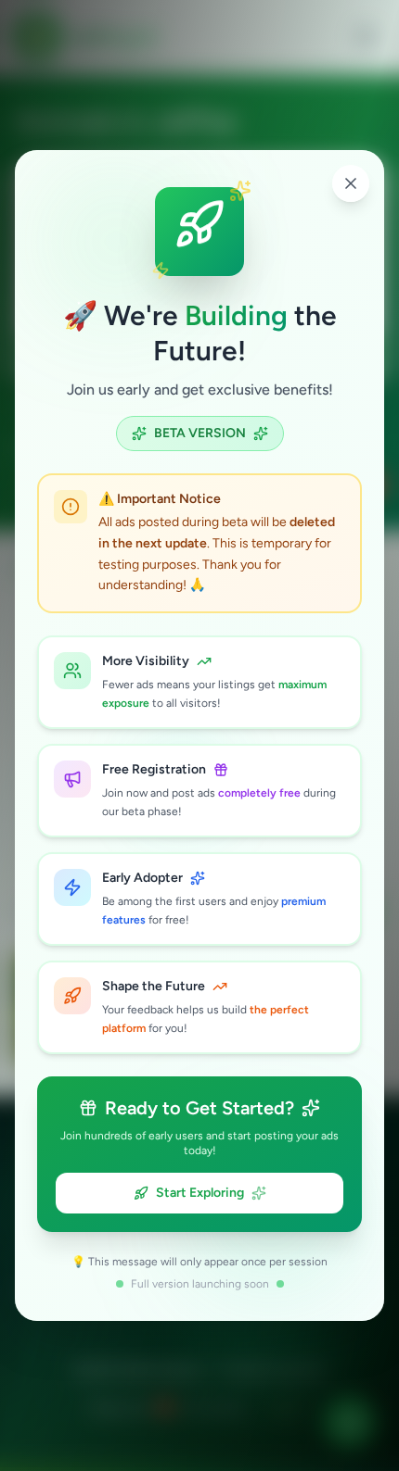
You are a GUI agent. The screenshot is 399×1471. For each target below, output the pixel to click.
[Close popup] (350, 183)
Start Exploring (200, 1193)
